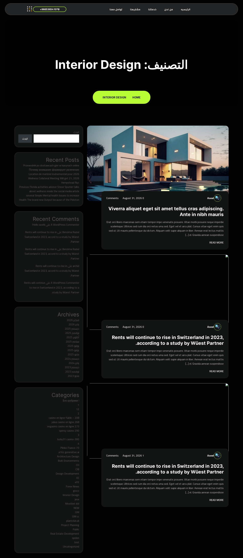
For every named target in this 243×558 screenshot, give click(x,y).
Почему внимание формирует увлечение (54, 169)
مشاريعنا (135, 9)
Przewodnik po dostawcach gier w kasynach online (51, 165)
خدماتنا (152, 9)
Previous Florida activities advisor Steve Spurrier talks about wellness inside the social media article (49, 189)
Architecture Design (68, 456)
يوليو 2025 (73, 345)
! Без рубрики (71, 400)
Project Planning (70, 525)
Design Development (67, 473)
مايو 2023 (73, 375)
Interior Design (114, 97)
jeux (77, 499)
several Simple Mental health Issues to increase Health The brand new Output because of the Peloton (49, 197)
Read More (216, 242)
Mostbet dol (72, 503)
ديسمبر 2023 (72, 367)
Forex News (72, 486)
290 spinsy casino (69, 430)
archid (76, 265)
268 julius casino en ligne (65, 422)
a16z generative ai (69, 452)
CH (77, 464)
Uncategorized (71, 546)
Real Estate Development (64, 533)
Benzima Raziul (70, 232)
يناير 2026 (74, 324)
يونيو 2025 (73, 350)
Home (136, 97)
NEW (76, 507)
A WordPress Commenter (65, 224)
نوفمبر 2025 (72, 332)
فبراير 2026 (73, 320)
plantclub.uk (72, 520)
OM (77, 512)
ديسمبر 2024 (72, 358)
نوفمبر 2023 (72, 371)
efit (77, 482)
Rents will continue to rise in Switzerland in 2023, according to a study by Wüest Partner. (168, 340)
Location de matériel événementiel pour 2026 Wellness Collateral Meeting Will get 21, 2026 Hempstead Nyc (53, 178)
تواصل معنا (116, 9)
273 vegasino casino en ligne (63, 426)
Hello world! (38, 224)
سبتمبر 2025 (72, 341)
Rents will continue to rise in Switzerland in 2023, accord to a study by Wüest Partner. (52, 237)
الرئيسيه (185, 9)
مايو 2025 (73, 354)
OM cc (75, 516)
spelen (75, 537)
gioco (76, 490)
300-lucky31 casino (68, 439)
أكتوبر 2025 (72, 337)
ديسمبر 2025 (72, 328)
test (76, 542)
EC (77, 477)
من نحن (168, 9)
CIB (77, 469)
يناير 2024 (74, 362)
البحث (76, 132)
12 (77, 409)
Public (76, 529)
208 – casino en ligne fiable (64, 417)
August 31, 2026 (132, 198)
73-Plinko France (69, 447)
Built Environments (68, 460)
